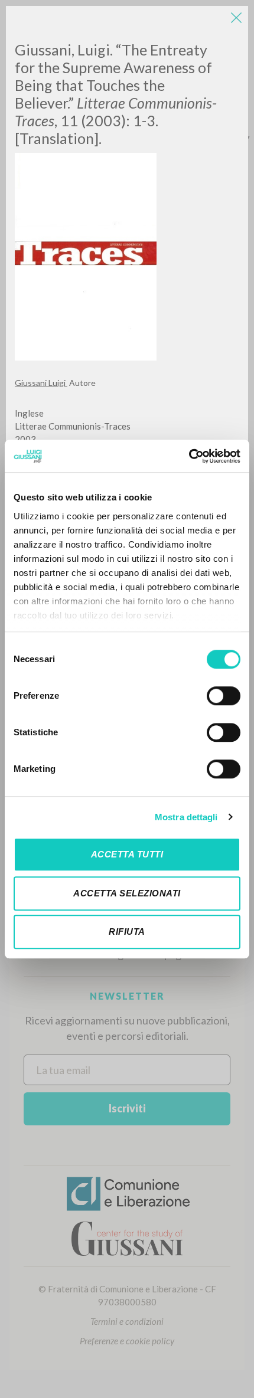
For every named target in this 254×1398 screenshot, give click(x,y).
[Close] (236, 18)
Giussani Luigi (41, 383)
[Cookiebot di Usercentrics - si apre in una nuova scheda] (188, 456)
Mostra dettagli (186, 817)
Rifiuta (127, 931)
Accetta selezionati (127, 893)
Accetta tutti (127, 854)
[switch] (223, 695)
